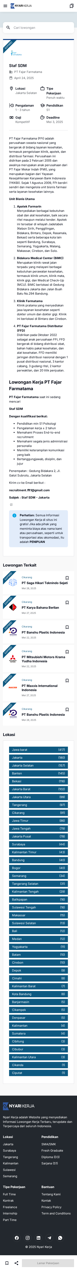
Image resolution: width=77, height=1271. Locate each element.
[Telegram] (49, 1238)
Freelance (10, 1207)
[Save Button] (7, 1263)
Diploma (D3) (50, 1157)
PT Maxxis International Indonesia (39, 688)
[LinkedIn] (38, 1238)
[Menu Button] (5, 6)
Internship (10, 1213)
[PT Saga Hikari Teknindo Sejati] (13, 582)
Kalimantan (10, 1163)
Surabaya (9, 1150)
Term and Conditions (56, 1213)
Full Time (9, 1194)
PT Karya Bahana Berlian (40, 607)
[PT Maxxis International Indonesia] (13, 687)
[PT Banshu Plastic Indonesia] (13, 632)
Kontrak (8, 1200)
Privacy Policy (51, 1207)
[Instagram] (28, 1238)
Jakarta (8, 1144)
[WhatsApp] (60, 1238)
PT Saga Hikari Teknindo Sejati (45, 583)
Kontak (46, 1200)
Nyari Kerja (44, 1247)
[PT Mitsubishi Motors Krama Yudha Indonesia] (13, 658)
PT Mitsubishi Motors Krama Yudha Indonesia (43, 659)
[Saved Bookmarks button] (72, 6)
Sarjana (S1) (49, 1163)
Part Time (10, 1220)
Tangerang (10, 1157)
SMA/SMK (48, 1144)
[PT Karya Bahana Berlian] (13, 607)
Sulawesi (9, 1170)
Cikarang (27, 577)
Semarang (10, 1176)
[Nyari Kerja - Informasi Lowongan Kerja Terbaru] (21, 6)
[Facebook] (17, 1238)
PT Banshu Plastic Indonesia (43, 632)
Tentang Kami (51, 1194)
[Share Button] (16, 1263)
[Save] (67, 578)
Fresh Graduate (52, 1150)
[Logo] (19, 1106)
